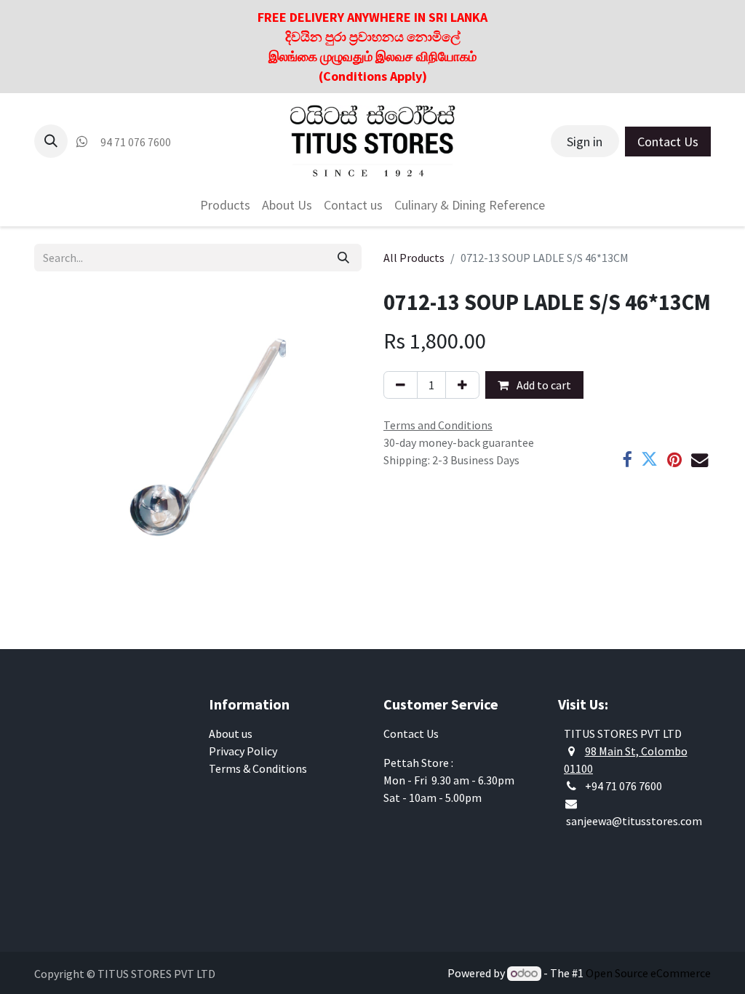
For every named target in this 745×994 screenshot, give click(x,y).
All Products (414, 257)
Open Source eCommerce (648, 973)
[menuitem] (225, 204)
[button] (51, 141)
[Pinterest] (674, 459)
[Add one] (462, 385)
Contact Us (667, 141)
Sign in (584, 141)
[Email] (699, 459)
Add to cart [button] (542, 385)
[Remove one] (400, 385)
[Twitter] (649, 459)
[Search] (343, 257)
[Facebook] (627, 459)
